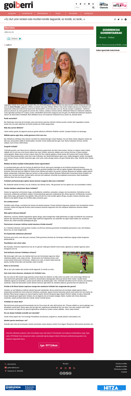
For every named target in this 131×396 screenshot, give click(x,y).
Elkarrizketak (27, 13)
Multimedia (73, 13)
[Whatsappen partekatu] (122, 19)
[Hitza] (111, 388)
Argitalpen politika (121, 366)
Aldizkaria (12, 13)
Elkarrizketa (10, 28)
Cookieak (124, 372)
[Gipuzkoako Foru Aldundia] (20, 388)
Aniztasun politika (121, 363)
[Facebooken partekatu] (115, 19)
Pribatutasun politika (120, 369)
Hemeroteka (88, 13)
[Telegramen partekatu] (125, 19)
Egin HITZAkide (49, 345)
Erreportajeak (42, 13)
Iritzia (58, 13)
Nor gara (65, 363)
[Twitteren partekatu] (118, 19)
